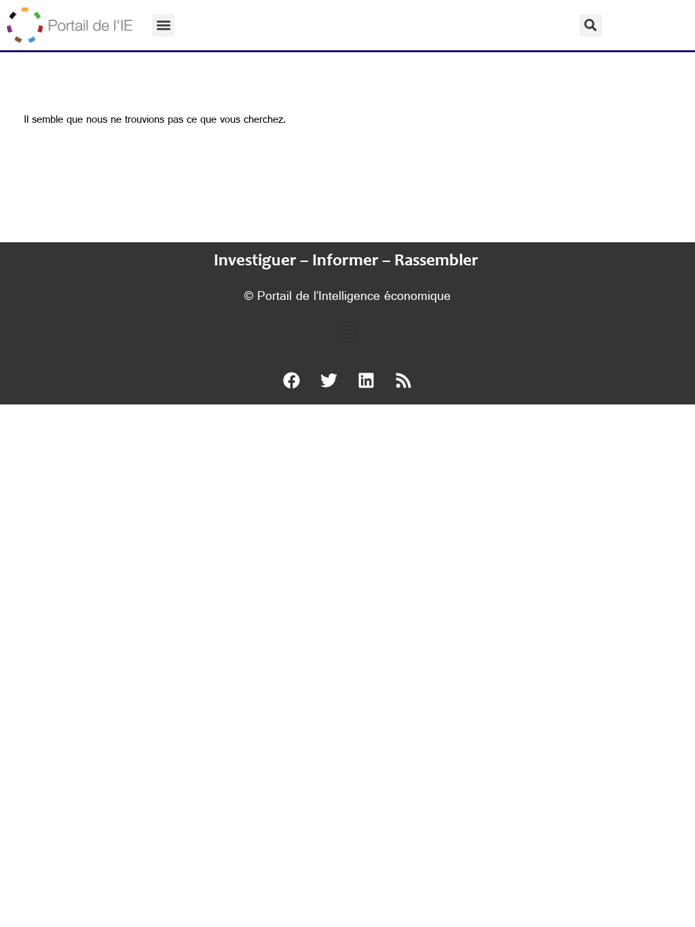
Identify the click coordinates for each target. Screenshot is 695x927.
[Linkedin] (366, 381)
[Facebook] (292, 381)
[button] (163, 25)
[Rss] (404, 381)
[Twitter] (329, 381)
